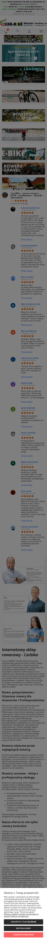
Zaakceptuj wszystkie (23, 935)
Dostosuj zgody (23, 928)
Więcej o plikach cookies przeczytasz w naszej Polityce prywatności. (21, 915)
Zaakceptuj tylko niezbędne (23, 922)
